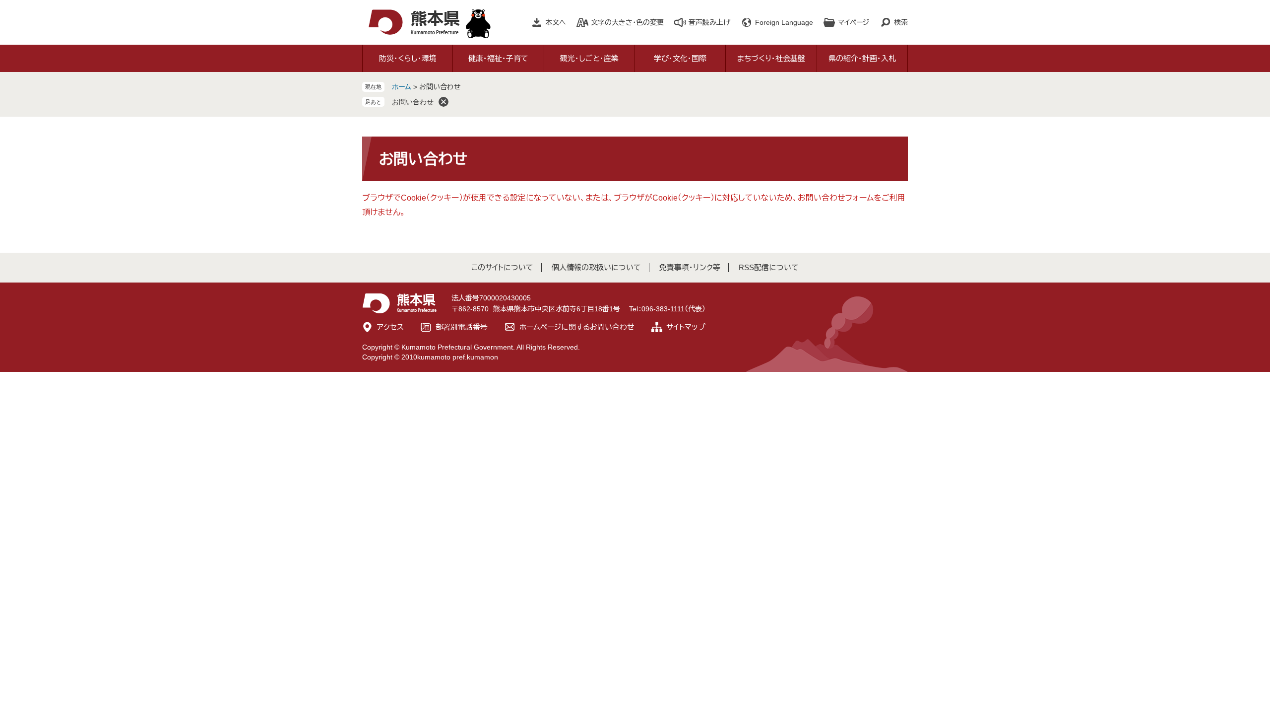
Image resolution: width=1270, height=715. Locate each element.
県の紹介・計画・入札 (862, 58)
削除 (443, 102)
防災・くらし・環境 (408, 58)
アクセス (390, 327)
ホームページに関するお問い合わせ (577, 327)
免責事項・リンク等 (689, 267)
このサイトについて (502, 267)
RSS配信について (769, 267)
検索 (901, 22)
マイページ (853, 22)
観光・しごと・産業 (589, 58)
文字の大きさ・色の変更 (627, 22)
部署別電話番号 (462, 327)
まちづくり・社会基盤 (771, 58)
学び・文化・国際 (680, 58)
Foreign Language (784, 22)
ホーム (401, 87)
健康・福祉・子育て (498, 58)
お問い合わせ (413, 102)
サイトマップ (685, 327)
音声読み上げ (709, 22)
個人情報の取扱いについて (596, 267)
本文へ (555, 22)
